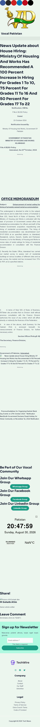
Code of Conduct (20, 710)
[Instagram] (15, 670)
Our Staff (20, 686)
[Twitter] (24, 670)
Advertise (20, 689)
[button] (20, 38)
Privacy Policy (20, 702)
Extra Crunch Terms (20, 707)
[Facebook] (20, 670)
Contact (20, 683)
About (20, 681)
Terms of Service (20, 705)
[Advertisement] (20, 176)
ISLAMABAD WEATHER (20, 542)
